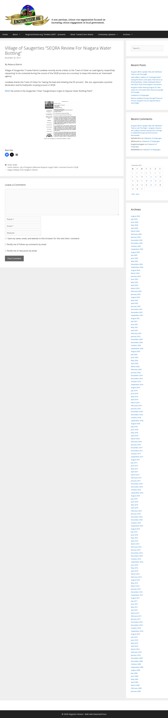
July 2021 (134, 321)
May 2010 (134, 643)
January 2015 (136, 550)
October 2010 (136, 628)
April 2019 (134, 399)
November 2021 (137, 312)
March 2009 (135, 685)
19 (151, 181)
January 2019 (136, 408)
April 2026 (134, 228)
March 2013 (135, 586)
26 (151, 185)
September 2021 (137, 315)
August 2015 (135, 529)
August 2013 (135, 580)
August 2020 (135, 351)
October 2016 (136, 490)
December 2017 (137, 448)
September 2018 (137, 421)
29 (133, 189)
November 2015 (137, 520)
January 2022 (136, 306)
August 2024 (135, 270)
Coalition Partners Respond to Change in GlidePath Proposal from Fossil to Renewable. (146, 132)
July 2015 (134, 532)
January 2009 (136, 691)
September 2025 (137, 249)
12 (151, 177)
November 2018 (137, 414)
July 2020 (134, 354)
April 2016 (134, 508)
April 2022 (134, 303)
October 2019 (136, 381)
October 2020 (136, 345)
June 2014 (134, 565)
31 (142, 189)
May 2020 (134, 360)
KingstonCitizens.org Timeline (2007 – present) (45, 34)
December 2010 (137, 622)
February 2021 (136, 333)
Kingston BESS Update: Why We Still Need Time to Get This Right (146, 73)
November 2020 (137, 342)
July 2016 (134, 499)
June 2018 (134, 429)
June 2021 (134, 324)
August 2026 (135, 216)
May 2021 (134, 327)
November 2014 (137, 556)
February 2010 (136, 652)
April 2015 (134, 541)
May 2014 (134, 568)
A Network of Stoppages (140, 95)
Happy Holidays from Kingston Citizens (23, 170)
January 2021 (136, 336)
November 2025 (137, 243)
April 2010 (134, 646)
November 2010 (137, 625)
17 (142, 181)
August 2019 (135, 387)
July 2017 (134, 463)
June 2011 (134, 604)
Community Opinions (106, 34)
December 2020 (137, 339)
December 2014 (137, 553)
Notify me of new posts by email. (22, 250)
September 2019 (137, 384)
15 (133, 181)
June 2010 (134, 640)
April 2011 (134, 610)
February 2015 (136, 547)
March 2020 (135, 366)
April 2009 (134, 682)
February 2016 (136, 511)
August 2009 (135, 670)
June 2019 (134, 393)
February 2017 (136, 478)
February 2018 (136, 441)
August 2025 (135, 252)
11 (146, 177)
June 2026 (134, 222)
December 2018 (137, 411)
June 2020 (134, 357)
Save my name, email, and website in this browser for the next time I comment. (44, 238)
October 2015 (136, 523)
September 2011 (137, 595)
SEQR (10, 165)
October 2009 (136, 664)
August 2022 (135, 297)
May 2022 (134, 300)
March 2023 (135, 288)
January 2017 (136, 481)
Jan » (138, 194)
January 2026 (136, 237)
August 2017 (135, 460)
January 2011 (136, 619)
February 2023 (136, 291)
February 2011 (136, 616)
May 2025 (134, 261)
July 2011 (134, 601)
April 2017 (134, 472)
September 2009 (137, 667)
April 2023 (134, 285)
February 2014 (136, 577)
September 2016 (137, 493)
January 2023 (136, 294)
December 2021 (137, 309)
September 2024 (137, 267)
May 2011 (134, 607)
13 (155, 177)
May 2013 (134, 583)
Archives (126, 34)
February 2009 (136, 688)
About (15, 34)
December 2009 (137, 658)
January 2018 (136, 445)
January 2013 (136, 589)
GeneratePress (99, 714)
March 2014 (135, 574)
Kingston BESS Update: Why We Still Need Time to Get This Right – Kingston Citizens (146, 127)
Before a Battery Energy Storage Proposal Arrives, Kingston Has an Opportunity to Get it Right (146, 100)
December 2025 (137, 240)
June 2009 (134, 676)
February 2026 (136, 234)
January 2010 (136, 655)
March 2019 (135, 402)
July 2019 (134, 390)
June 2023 (134, 279)
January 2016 (136, 514)
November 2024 (137, 264)
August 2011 (135, 598)
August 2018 (135, 423)
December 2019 (137, 375)
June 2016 (134, 502)
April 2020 (134, 363)
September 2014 (137, 562)
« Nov (133, 194)
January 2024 (136, 276)
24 (142, 185)
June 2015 (134, 535)
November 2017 (137, 451)
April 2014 (134, 571)
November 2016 (137, 487)
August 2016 (135, 496)
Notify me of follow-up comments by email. (26, 244)
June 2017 (134, 466)
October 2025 (136, 246)
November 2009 (137, 661)
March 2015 (135, 544)
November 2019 (137, 378)
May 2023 (134, 282)
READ (7, 91)
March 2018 (135, 439)
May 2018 (134, 433)
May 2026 (134, 225)
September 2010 (137, 631)
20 (155, 181)
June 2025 (134, 258)
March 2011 (135, 613)
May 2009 (134, 679)
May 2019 (134, 396)
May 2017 (134, 469)
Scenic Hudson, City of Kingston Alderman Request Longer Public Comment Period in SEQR (43, 167)
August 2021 (135, 318)
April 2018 (134, 435)
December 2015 (137, 517)
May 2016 (134, 505)
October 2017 (136, 454)
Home (5, 34)
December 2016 (137, 484)
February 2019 (136, 405)
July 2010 (134, 637)
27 (155, 185)
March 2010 (135, 649)
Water (15, 165)
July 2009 (134, 673)
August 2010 (135, 634)
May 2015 (134, 538)
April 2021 (134, 330)
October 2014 (136, 559)
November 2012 (137, 592)
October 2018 (136, 417)
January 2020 (136, 372)
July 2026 (134, 219)
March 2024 (135, 273)
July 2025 (134, 255)
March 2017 (135, 475)
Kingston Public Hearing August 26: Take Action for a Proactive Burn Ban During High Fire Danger (147, 89)
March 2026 (135, 231)
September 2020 (137, 348)
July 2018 (134, 427)
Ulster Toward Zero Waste (81, 34)
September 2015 (137, 526)
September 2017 (137, 457)
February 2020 (136, 369)
